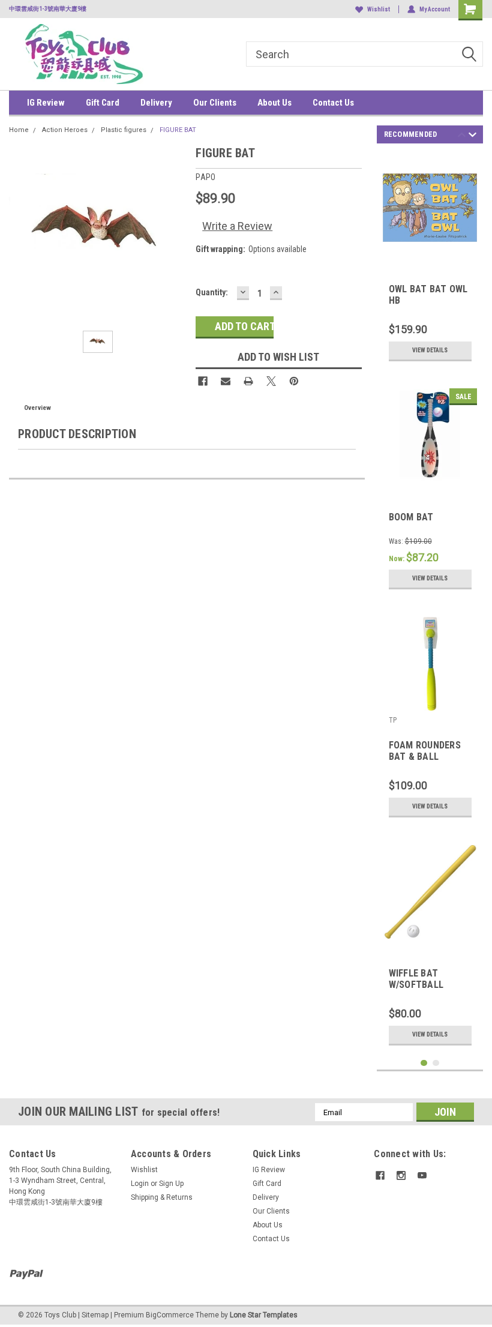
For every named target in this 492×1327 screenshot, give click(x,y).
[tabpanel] (430, 260)
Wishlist (378, 9)
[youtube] (422, 1175)
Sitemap (95, 1315)
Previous (461, 136)
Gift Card (102, 102)
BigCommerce (170, 1315)
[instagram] (401, 1175)
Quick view (430, 245)
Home (19, 130)
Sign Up (171, 1183)
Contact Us (333, 102)
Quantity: (212, 292)
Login (140, 1183)
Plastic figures (123, 130)
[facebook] (380, 1175)
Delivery (156, 102)
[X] (271, 381)
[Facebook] (203, 381)
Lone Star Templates (264, 1315)
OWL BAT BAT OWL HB (428, 294)
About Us (274, 102)
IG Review (46, 102)
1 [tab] (424, 1063)
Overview (37, 408)
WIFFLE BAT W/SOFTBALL (416, 978)
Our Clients (214, 102)
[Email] (225, 381)
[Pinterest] (294, 381)
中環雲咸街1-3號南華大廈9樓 (47, 8)
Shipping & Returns (162, 1197)
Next (472, 136)
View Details (430, 350)
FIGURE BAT (178, 130)
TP (393, 720)
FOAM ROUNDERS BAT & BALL (425, 750)
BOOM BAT (411, 517)
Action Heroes (65, 130)
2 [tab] (436, 1063)
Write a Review (237, 226)
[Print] (248, 381)
